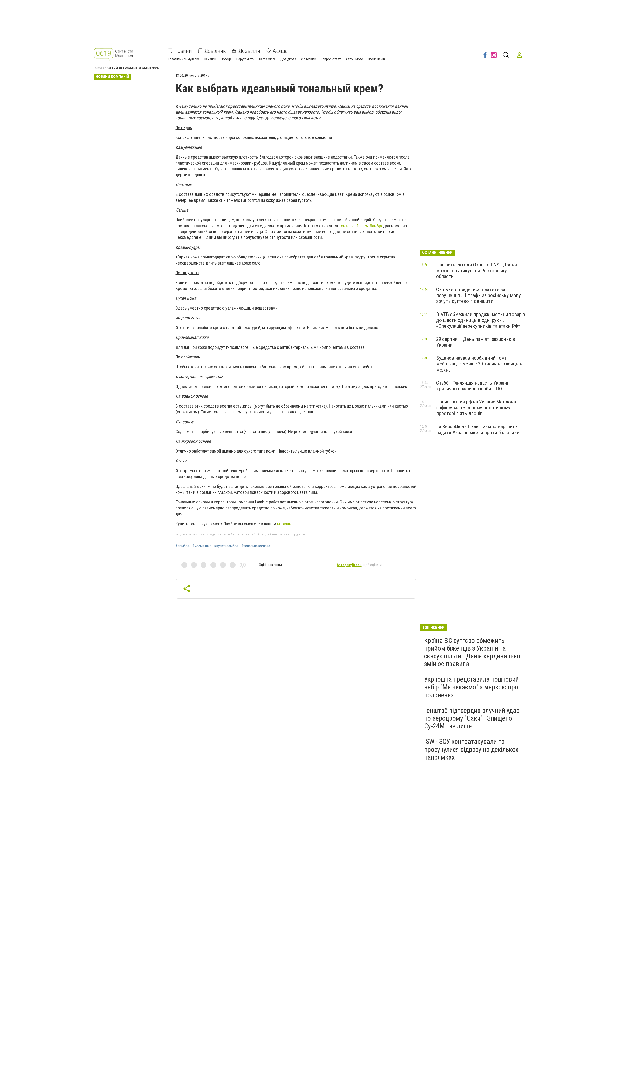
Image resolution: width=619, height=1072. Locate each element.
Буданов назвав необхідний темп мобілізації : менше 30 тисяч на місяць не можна (480, 364)
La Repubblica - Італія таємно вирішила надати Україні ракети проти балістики (477, 429)
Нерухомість (245, 59)
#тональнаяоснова (255, 546)
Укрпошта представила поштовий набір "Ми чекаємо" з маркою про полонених (471, 687)
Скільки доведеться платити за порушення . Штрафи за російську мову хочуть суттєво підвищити (478, 295)
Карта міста (267, 59)
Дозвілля (249, 50)
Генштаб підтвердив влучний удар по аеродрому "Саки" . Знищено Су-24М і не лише (472, 718)
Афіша (280, 50)
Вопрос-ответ (331, 59)
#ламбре (183, 546)
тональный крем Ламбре (361, 225)
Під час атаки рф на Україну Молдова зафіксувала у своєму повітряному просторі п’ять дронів (476, 407)
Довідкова (288, 59)
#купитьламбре (226, 546)
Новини (183, 50)
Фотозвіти (308, 59)
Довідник (215, 50)
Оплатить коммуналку (183, 59)
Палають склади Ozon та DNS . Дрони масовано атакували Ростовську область (476, 270)
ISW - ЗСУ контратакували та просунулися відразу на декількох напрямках (471, 749)
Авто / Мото (354, 59)
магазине (285, 523)
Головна (99, 67)
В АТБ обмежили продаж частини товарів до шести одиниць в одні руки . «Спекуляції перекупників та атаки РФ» (480, 320)
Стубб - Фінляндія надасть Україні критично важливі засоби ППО (472, 386)
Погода (226, 59)
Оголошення (377, 59)
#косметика (201, 546)
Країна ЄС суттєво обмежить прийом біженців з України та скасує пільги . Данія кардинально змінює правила (472, 652)
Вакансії (210, 59)
